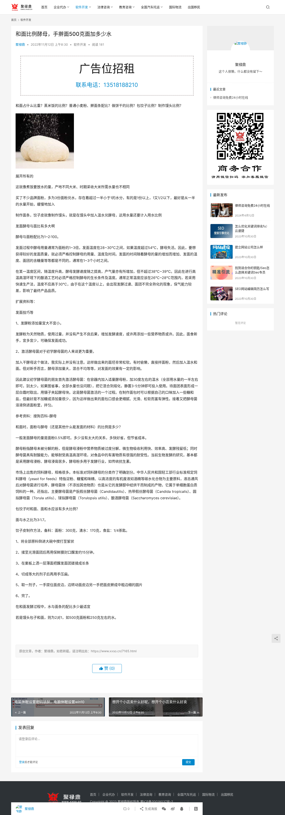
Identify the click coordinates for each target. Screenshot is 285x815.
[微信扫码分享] (164, 809)
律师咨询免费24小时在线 (230, 97)
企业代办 (60, 7)
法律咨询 (103, 7)
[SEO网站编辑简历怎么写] (221, 294)
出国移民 (194, 7)
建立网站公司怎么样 (249, 247)
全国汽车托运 (150, 7)
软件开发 (81, 7)
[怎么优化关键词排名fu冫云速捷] (221, 231)
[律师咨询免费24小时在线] (221, 210)
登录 (21, 762)
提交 (188, 762)
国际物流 (175, 7)
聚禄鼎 (20, 44)
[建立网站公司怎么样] (221, 252)
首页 (44, 7)
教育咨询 (125, 7)
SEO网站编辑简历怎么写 (252, 289)
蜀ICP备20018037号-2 (156, 801)
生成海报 (150, 809)
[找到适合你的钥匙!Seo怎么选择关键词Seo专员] (221, 273)
